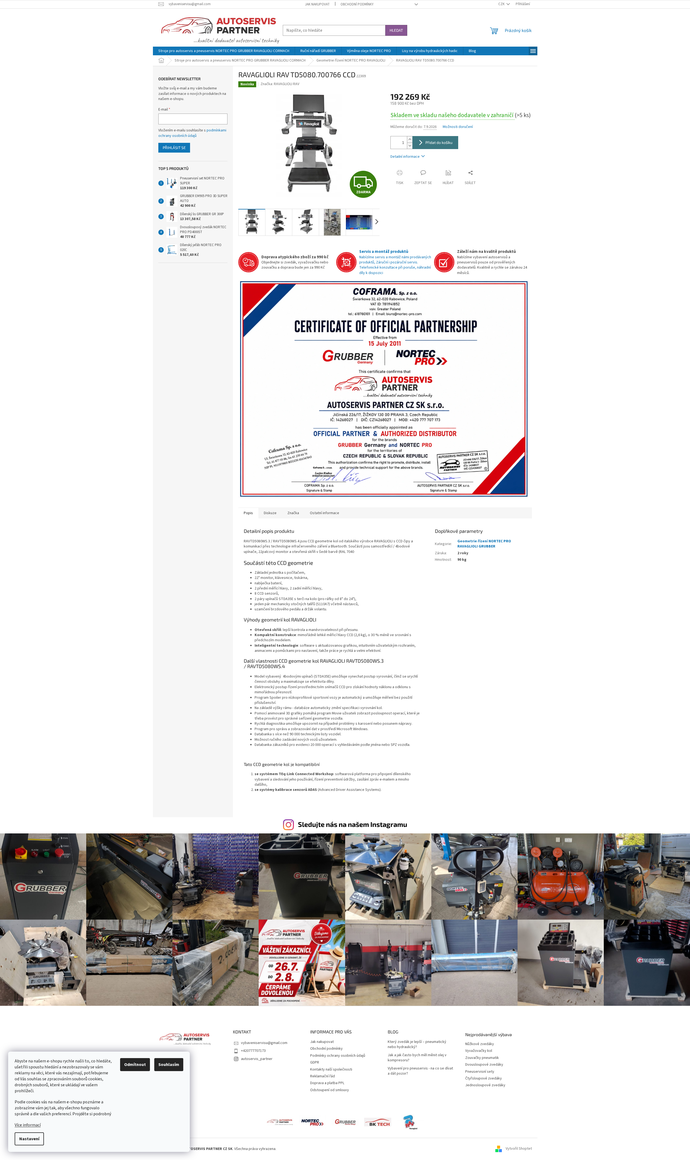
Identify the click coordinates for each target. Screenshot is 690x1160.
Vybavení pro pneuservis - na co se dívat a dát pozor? (420, 1071)
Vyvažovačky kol (478, 1051)
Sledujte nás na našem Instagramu (352, 824)
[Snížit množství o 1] (409, 146)
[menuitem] (224, 51)
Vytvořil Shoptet (519, 1149)
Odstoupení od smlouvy (329, 1090)
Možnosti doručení (458, 127)
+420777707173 (253, 1050)
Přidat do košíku (438, 142)
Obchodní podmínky (357, 4)
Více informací (28, 1125)
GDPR (314, 1062)
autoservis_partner (256, 1059)
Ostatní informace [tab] (324, 513)
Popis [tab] (248, 513)
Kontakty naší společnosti (331, 1069)
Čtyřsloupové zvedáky (483, 1079)
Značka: (280, 84)
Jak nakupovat (317, 4)
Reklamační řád (322, 1076)
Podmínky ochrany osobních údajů (337, 1055)
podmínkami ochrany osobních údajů (192, 133)
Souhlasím (168, 1065)
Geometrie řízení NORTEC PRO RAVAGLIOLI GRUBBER (484, 544)
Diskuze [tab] (270, 513)
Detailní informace (405, 156)
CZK (501, 4)
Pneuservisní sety (479, 1072)
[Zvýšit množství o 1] (409, 139)
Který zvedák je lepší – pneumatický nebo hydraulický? (417, 1044)
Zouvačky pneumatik (482, 1058)
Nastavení (29, 1139)
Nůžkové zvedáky (479, 1044)
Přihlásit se (174, 147)
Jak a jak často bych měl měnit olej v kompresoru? (417, 1058)
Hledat (396, 30)
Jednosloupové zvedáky (485, 1085)
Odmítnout (135, 1065)
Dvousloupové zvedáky (484, 1065)
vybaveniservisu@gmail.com (264, 1043)
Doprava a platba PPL (327, 1083)
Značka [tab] (293, 513)
